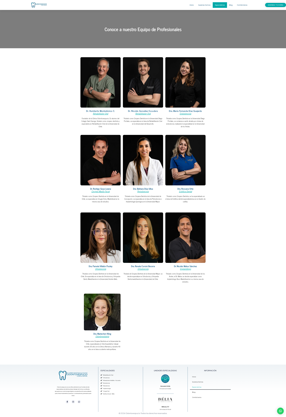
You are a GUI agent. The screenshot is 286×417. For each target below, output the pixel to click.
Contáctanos (242, 5)
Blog (230, 5)
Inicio (192, 5)
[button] (280, 411)
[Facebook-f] (67, 402)
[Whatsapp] (79, 402)
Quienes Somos (204, 5)
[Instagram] (73, 402)
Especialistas (220, 5)
